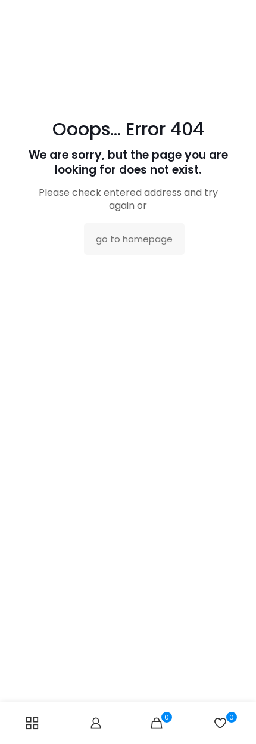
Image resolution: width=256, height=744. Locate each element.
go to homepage (134, 239)
